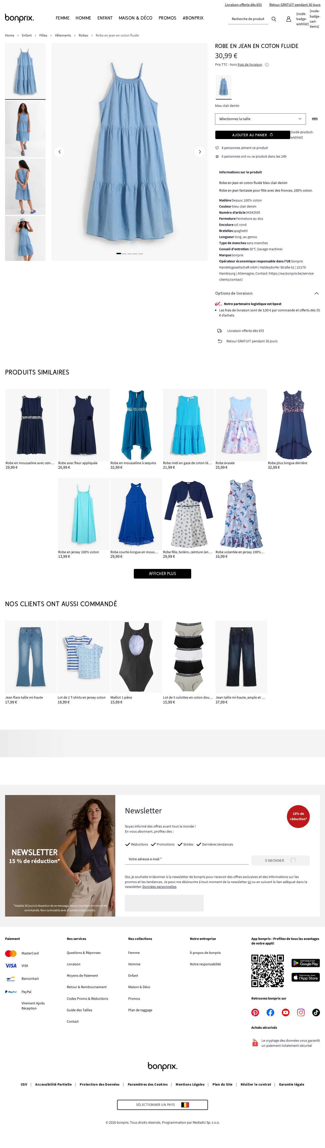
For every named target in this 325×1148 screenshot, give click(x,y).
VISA (25, 965)
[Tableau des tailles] (315, 119)
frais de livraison (250, 64)
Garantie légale (291, 1084)
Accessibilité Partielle (53, 1084)
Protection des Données (100, 1084)
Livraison (73, 964)
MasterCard (30, 953)
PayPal (26, 991)
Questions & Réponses (84, 952)
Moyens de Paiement (82, 975)
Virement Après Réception (33, 1006)
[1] (119, 253)
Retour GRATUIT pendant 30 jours (294, 4)
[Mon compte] (289, 19)
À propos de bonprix (205, 952)
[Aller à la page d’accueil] (30, 18)
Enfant (133, 975)
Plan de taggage (140, 1010)
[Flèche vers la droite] (200, 152)
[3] (129, 253)
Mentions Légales (190, 1084)
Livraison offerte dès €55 (243, 4)
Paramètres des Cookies (148, 1084)
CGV (24, 1084)
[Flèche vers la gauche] (59, 152)
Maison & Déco (139, 987)
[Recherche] (274, 19)
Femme (134, 952)
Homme (134, 964)
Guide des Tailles (79, 1010)
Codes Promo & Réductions (87, 998)
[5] (140, 253)
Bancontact (30, 978)
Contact (73, 1021)
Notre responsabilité (205, 964)
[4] (135, 253)
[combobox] (248, 19)
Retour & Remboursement (87, 987)
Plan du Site (223, 1084)
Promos (134, 998)
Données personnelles (159, 886)
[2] (124, 253)
